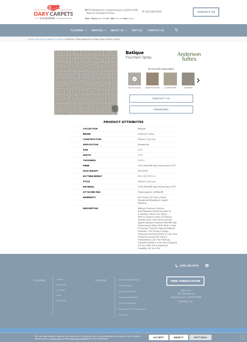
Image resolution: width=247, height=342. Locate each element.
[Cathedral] (188, 79)
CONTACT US (185, 301)
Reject (179, 337)
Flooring (77, 30)
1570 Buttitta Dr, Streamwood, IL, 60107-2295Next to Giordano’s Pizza (112, 11)
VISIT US (137, 30)
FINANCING (161, 109)
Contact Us (156, 30)
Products (58, 39)
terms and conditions (79, 339)
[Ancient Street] (170, 79)
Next (198, 76)
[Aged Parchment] (152, 79)
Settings (200, 337)
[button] (85, 30)
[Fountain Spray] (135, 79)
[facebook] (206, 266)
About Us (117, 30)
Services (97, 30)
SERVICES (101, 280)
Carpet (49, 39)
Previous (124, 76)
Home (31, 39)
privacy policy (56, 339)
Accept (158, 337)
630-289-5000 (153, 11)
